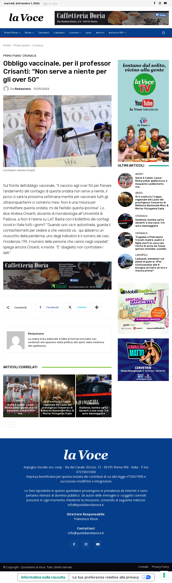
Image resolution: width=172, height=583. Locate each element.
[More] (96, 307)
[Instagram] (160, 3)
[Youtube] (165, 3)
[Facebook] (154, 3)
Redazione (23, 88)
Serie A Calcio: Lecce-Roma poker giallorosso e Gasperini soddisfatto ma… (21, 409)
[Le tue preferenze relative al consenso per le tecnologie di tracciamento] (164, 575)
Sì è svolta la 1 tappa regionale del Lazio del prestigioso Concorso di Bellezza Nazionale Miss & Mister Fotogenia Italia (57, 407)
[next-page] (13, 425)
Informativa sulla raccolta (43, 577)
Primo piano (22, 45)
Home (7, 45)
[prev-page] (6, 425)
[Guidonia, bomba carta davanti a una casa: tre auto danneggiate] (94, 395)
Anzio (57, 397)
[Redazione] (6, 89)
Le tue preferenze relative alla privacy (106, 577)
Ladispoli (141, 255)
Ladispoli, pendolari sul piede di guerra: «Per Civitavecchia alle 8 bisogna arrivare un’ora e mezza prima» (151, 264)
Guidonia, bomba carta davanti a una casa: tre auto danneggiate (93, 410)
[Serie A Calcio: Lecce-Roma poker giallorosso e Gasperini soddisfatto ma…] (21, 395)
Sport (20, 401)
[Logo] (26, 17)
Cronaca (37, 45)
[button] (163, 32)
